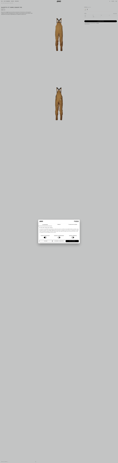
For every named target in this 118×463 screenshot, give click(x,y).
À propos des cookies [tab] (73, 224)
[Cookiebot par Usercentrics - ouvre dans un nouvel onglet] (75, 221)
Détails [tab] (59, 224)
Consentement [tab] (45, 224)
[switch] (59, 237)
